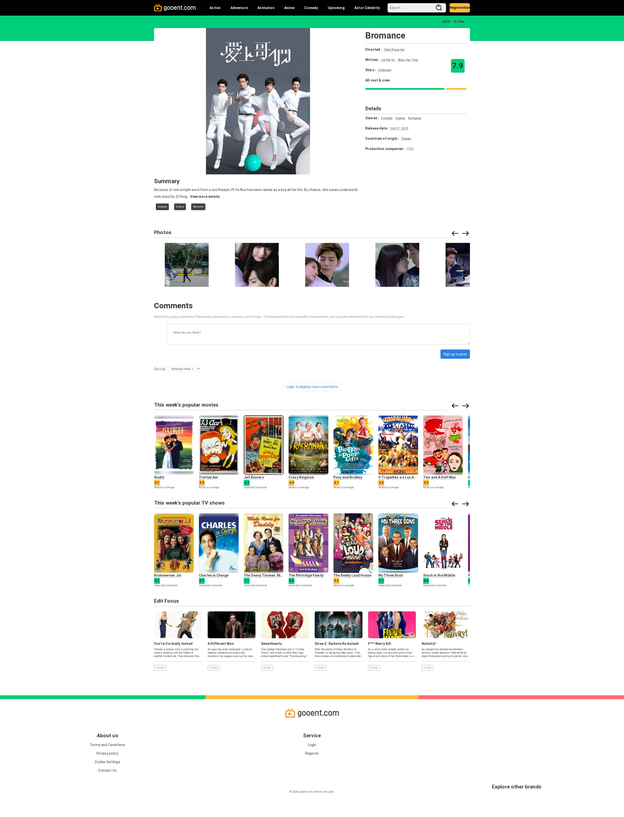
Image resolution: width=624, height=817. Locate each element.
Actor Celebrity (367, 8)
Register (312, 753)
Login (312, 745)
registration (459, 8)
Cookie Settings (107, 762)
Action (215, 8)
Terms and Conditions (107, 745)
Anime (289, 8)
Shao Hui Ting (408, 60)
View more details (205, 197)
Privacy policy (107, 753)
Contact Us (107, 770)
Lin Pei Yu (388, 60)
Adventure (239, 8)
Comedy (311, 8)
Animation (265, 8)
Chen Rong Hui (394, 49)
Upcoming (336, 8)
